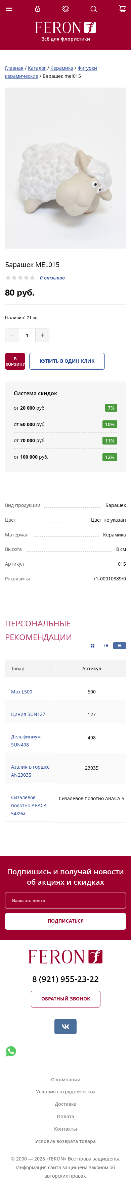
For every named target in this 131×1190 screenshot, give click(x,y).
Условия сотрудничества (65, 1091)
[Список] (119, 645)
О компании (65, 1079)
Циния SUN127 (28, 714)
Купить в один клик (67, 361)
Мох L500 (21, 691)
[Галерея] (106, 645)
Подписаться (66, 921)
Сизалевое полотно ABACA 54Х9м (29, 805)
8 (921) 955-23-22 (65, 978)
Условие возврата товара (65, 1141)
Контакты (65, 1129)
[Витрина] (92, 646)
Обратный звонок (65, 998)
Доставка (66, 1104)
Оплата (65, 1116)
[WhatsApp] (10, 1051)
